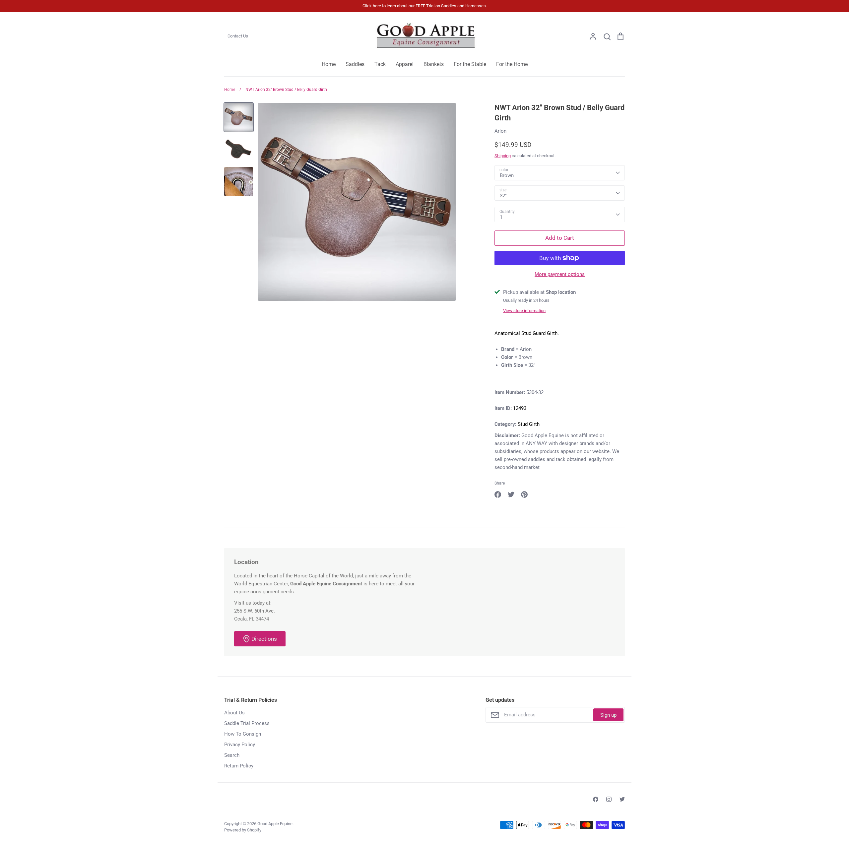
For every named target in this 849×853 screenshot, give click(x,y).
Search (231, 755)
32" (503, 196)
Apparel (405, 64)
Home (329, 64)
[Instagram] (609, 799)
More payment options (560, 274)
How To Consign (242, 734)
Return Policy (238, 766)
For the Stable (470, 64)
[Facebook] (595, 799)
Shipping (502, 155)
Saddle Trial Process (247, 723)
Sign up (608, 715)
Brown (507, 175)
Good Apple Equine (275, 823)
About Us (234, 713)
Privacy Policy (239, 745)
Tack (380, 64)
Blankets (434, 64)
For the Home (512, 64)
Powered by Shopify (242, 829)
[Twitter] (622, 799)
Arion (500, 131)
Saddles (355, 64)
